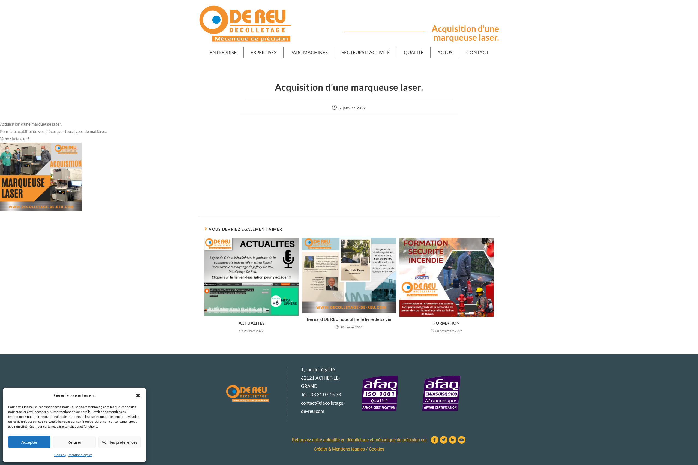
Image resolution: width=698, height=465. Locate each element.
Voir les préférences (119, 442)
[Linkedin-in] (452, 440)
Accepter (29, 442)
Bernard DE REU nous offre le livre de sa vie (349, 319)
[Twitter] (443, 440)
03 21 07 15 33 (326, 394)
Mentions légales (80, 455)
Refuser (74, 442)
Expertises (263, 52)
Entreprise (223, 52)
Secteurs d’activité (366, 52)
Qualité (413, 52)
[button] (138, 395)
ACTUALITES (252, 322)
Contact (477, 52)
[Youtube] (461, 440)
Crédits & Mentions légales (339, 449)
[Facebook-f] (434, 440)
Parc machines (309, 52)
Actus (444, 52)
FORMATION (446, 322)
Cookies (60, 455)
